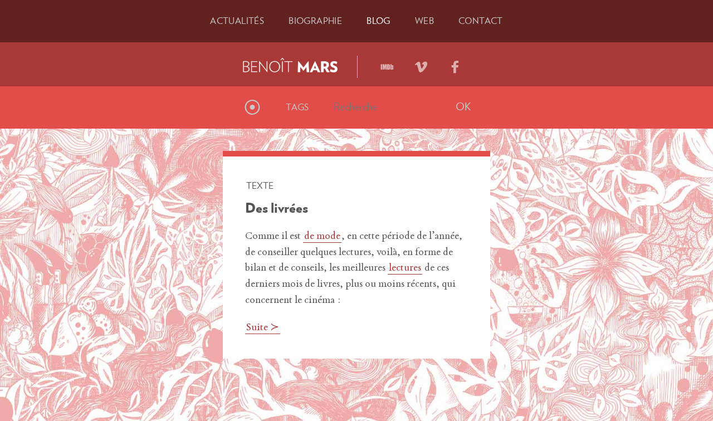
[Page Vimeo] (421, 63)
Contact (480, 20)
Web (424, 20)
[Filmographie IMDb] (387, 63)
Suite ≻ (262, 328)
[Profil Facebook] (455, 63)
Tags (297, 106)
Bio (315, 20)
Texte (260, 185)
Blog (378, 20)
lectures (405, 268)
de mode (322, 236)
